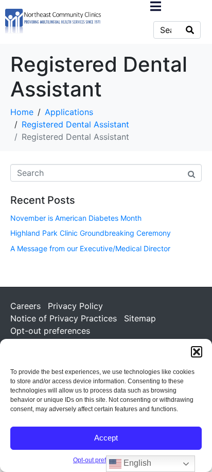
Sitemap (140, 318)
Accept (106, 437)
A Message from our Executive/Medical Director (90, 248)
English (136, 463)
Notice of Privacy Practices (63, 318)
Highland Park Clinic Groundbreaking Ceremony (90, 233)
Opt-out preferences (101, 460)
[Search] (190, 30)
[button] (196, 352)
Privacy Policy (75, 306)
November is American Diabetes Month (76, 218)
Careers (25, 306)
